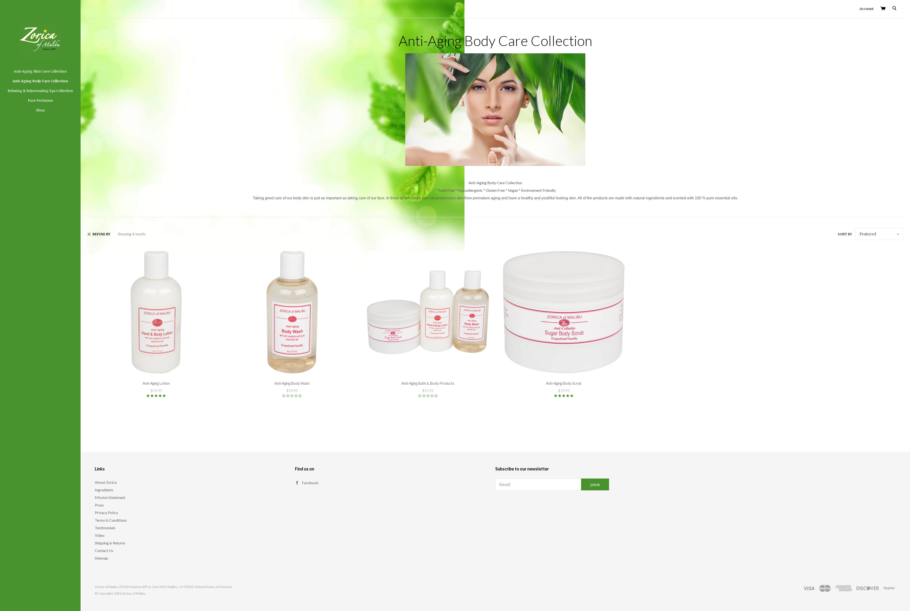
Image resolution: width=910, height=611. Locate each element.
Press (99, 505)
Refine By (101, 234)
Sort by (845, 234)
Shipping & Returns (110, 543)
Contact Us (104, 550)
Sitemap (101, 558)
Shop (40, 110)
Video (100, 535)
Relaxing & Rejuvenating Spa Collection (40, 91)
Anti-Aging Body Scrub (564, 383)
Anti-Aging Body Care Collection (40, 81)
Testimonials (105, 527)
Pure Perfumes (40, 100)
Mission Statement (110, 497)
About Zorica (106, 482)
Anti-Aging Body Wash (291, 383)
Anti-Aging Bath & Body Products (427, 383)
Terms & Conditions (111, 520)
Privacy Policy (106, 512)
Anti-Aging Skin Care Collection (40, 71)
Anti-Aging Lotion (156, 383)
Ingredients (104, 490)
